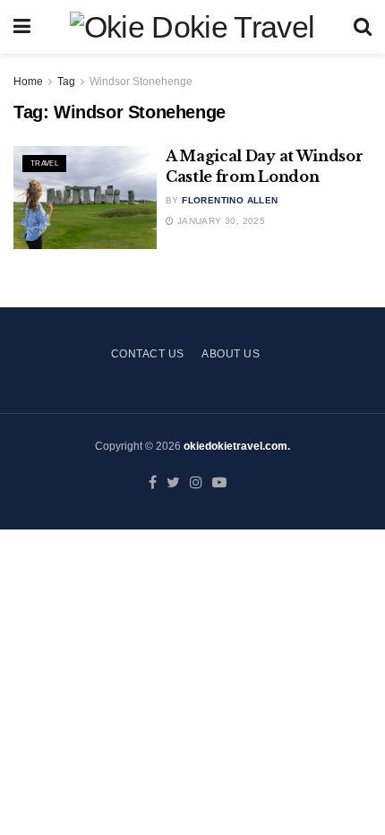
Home (28, 81)
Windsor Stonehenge (141, 81)
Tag (66, 81)
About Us (230, 354)
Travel (44, 163)
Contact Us (147, 354)
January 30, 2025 (219, 221)
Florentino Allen (230, 200)
